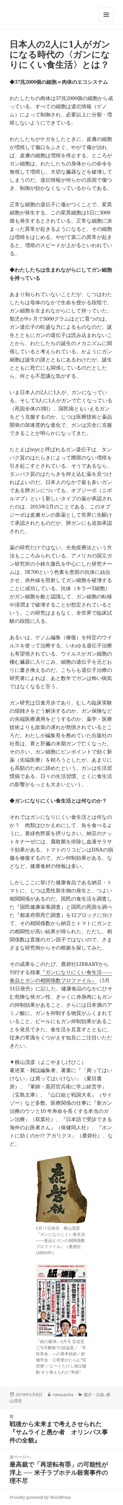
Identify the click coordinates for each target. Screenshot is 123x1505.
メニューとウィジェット (106, 21)
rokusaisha (63, 1394)
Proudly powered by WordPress (40, 1497)
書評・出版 (94, 1394)
